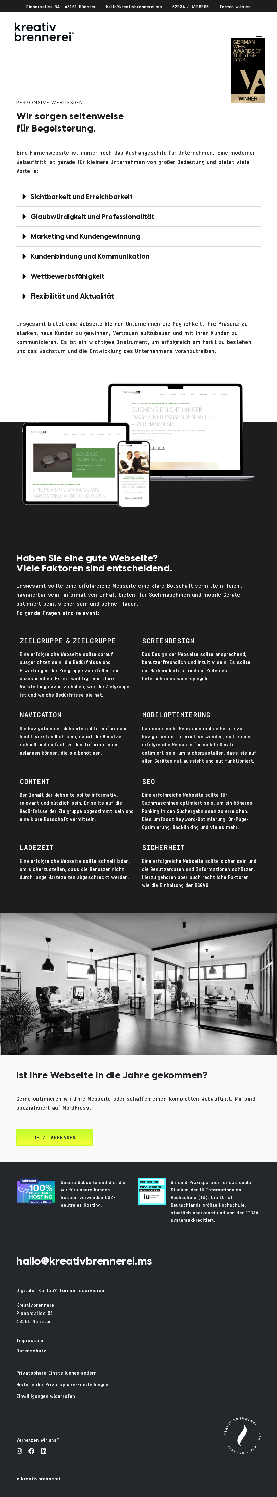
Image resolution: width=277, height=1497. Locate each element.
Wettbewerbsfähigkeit (67, 276)
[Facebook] (31, 1451)
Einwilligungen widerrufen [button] (45, 1395)
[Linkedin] (44, 1451)
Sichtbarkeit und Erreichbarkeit (82, 197)
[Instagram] (19, 1451)
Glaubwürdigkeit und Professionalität (92, 217)
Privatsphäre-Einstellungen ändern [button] (56, 1372)
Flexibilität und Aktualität (72, 296)
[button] (138, 197)
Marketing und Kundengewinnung (85, 237)
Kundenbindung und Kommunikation (90, 256)
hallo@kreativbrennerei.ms (84, 1261)
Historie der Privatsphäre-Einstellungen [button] (62, 1384)
